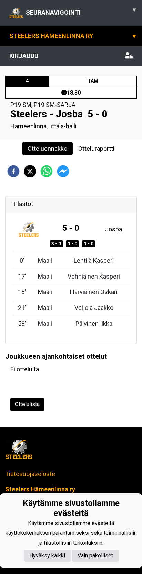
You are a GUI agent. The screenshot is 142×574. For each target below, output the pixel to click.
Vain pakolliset (95, 555)
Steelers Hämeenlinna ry (72, 36)
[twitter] (30, 171)
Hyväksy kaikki (47, 555)
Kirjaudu (24, 55)
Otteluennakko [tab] (47, 148)
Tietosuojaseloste (30, 473)
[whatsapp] (46, 171)
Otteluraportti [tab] (96, 148)
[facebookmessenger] (63, 171)
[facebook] (13, 171)
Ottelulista (27, 404)
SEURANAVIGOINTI (81, 11)
